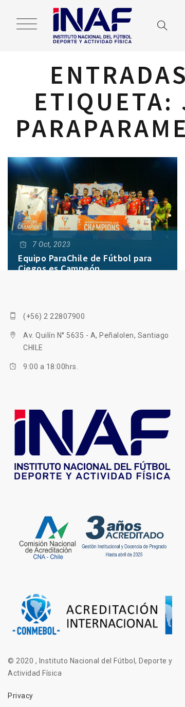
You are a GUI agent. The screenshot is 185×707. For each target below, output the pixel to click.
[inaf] (93, 25)
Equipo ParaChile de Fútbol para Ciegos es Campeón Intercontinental (85, 268)
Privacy (20, 696)
